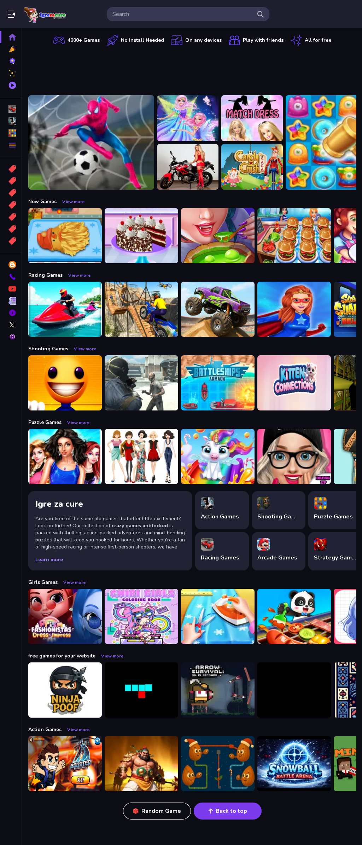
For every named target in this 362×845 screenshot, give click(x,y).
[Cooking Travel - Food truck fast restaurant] (294, 235)
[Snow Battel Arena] (294, 763)
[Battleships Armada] (218, 382)
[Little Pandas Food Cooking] (294, 616)
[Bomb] (11, 193)
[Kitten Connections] (294, 382)
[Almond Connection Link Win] (218, 763)
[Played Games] (11, 85)
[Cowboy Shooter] (294, 690)
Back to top (231, 811)
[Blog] (11, 265)
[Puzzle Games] (11, 133)
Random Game (161, 811)
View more (73, 202)
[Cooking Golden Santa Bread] (65, 235)
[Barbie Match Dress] (252, 118)
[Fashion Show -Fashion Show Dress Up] (65, 456)
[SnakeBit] (141, 690)
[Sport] (11, 181)
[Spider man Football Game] (91, 142)
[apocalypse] (11, 205)
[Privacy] (11, 337)
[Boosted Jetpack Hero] (65, 763)
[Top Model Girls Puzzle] (141, 456)
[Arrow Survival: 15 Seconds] (218, 690)
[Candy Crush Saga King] (252, 167)
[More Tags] (11, 241)
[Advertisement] (192, 69)
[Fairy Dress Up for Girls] (187, 118)
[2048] (11, 217)
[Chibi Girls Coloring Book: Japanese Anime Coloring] (141, 616)
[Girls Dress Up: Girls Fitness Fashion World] (294, 456)
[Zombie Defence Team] (141, 382)
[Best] (11, 229)
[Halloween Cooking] (218, 235)
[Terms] (11, 301)
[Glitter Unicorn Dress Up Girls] (218, 456)
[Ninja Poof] (65, 690)
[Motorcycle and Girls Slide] (187, 167)
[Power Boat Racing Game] (65, 309)
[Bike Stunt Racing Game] (141, 309)
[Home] (11, 37)
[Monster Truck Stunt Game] (218, 309)
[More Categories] (11, 145)
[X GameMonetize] (11, 325)
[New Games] (11, 49)
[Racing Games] (11, 109)
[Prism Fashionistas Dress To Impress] (65, 616)
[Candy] (11, 169)
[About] (11, 313)
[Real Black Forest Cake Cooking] (141, 235)
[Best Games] (11, 61)
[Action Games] (11, 121)
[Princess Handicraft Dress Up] (218, 616)
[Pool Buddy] (65, 382)
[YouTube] (11, 289)
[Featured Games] (11, 73)
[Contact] (11, 277)
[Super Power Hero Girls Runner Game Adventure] (294, 309)
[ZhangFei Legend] (141, 763)
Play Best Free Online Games (45, 14)
